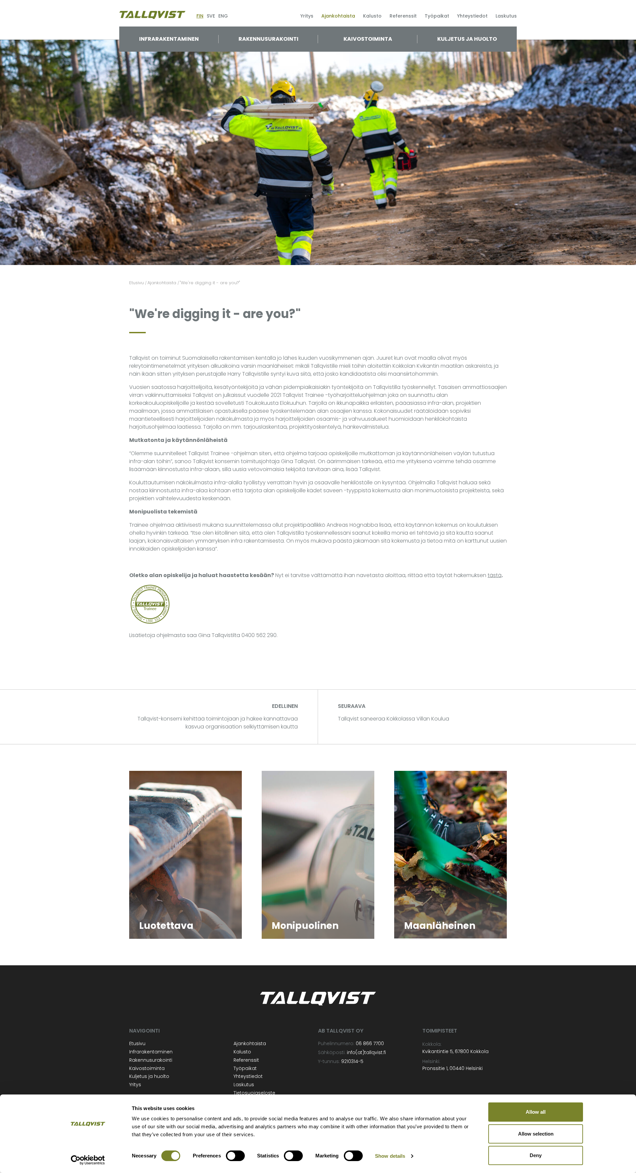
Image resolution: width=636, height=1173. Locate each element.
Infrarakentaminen (169, 39)
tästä (495, 575)
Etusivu (137, 1043)
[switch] (235, 1155)
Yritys (306, 16)
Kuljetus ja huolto (467, 39)
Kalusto (372, 16)
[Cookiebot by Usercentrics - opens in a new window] (88, 1160)
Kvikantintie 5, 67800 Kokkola (455, 1051)
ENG (223, 16)
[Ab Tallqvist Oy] (152, 14)
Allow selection (536, 1134)
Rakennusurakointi (268, 39)
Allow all (536, 1112)
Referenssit (403, 16)
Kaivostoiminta (368, 39)
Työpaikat (437, 16)
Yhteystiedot (472, 16)
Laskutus (506, 16)
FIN (199, 16)
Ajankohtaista (338, 16)
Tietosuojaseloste (254, 1093)
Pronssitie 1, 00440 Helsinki (452, 1068)
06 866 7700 (370, 1043)
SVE (211, 16)
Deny (536, 1155)
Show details (390, 1156)
